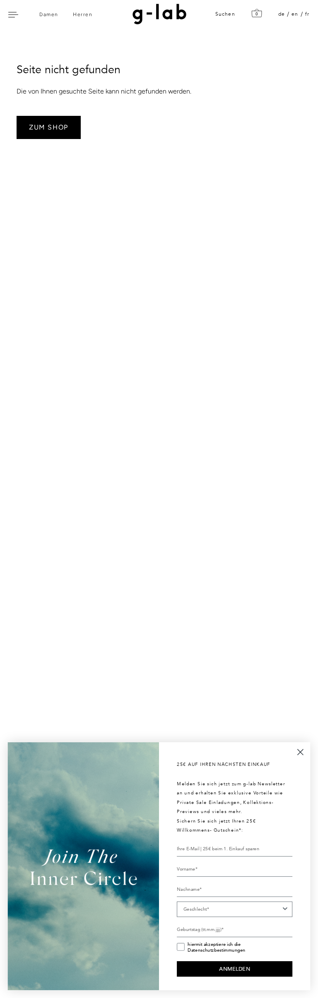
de (281, 14)
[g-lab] (157, 14)
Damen (48, 14)
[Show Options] (285, 909)
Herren (82, 14)
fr (307, 14)
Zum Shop (48, 127)
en (295, 14)
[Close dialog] (300, 752)
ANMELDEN (234, 968)
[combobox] (232, 909)
